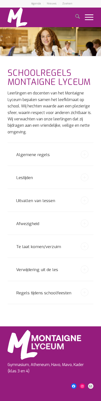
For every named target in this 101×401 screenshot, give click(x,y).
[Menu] (86, 17)
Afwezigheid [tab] (27, 224)
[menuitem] (36, 3)
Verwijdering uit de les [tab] (37, 270)
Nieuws (51, 3)
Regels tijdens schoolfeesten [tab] (43, 293)
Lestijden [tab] (24, 178)
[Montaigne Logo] (42, 17)
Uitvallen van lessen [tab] (35, 201)
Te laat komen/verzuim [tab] (38, 247)
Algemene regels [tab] (33, 155)
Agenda (36, 3)
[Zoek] (75, 17)
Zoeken (67, 3)
